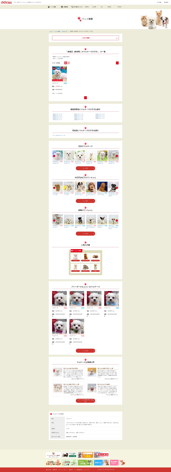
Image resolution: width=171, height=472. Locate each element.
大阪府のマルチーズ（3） (79, 115)
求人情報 (159, 2)
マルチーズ (64, 31)
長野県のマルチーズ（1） (100, 118)
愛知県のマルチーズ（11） (58, 114)
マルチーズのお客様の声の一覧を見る (85, 400)
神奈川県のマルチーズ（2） (58, 116)
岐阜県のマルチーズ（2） (79, 116)
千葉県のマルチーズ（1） (79, 118)
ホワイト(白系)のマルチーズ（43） (59, 135)
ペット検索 (57, 31)
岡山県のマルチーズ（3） (100, 115)
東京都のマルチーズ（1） (100, 116)
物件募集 (166, 2)
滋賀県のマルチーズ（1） (79, 119)
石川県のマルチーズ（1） (57, 119)
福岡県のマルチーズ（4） (57, 115)
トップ (51, 31)
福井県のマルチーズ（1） (57, 118)
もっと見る (85, 168)
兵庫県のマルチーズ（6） (100, 114)
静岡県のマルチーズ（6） (79, 114)
